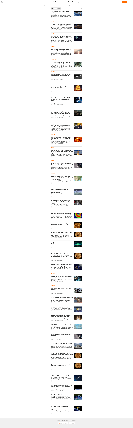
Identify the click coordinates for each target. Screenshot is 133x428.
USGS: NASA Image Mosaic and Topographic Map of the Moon (61, 325)
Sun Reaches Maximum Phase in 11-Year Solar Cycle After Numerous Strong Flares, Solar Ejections (61, 138)
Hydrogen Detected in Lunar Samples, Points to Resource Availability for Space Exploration (61, 265)
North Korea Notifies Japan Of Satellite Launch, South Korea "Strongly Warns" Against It (60, 408)
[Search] (118, 2)
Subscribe (124, 1)
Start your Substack (63, 423)
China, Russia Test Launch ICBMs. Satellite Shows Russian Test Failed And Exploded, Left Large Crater (62, 152)
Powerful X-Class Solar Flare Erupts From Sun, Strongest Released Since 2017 (61, 223)
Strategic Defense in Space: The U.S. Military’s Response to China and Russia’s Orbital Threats (62, 99)
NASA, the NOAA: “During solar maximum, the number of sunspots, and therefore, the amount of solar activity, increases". (61, 142)
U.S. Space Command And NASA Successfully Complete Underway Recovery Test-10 (61, 344)
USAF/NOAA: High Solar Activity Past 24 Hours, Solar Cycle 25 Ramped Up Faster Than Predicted (62, 355)
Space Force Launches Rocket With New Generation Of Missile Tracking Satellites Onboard (60, 202)
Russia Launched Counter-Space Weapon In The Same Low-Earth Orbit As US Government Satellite (62, 165)
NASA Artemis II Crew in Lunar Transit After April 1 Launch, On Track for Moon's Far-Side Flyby (61, 38)
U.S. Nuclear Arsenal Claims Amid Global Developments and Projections (60, 63)
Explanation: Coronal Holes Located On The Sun (61, 233)
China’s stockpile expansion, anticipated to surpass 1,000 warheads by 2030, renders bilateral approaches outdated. (61, 54)
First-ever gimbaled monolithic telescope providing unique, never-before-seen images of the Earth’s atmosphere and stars (61, 319)
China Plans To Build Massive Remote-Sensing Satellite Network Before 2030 (60, 395)
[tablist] (56, 8)
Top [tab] (55, 8)
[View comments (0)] (58, 19)
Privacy (67, 420)
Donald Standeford (58, 29)
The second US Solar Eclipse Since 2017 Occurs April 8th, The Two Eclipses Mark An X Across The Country (62, 178)
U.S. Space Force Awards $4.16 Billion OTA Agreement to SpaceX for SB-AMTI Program (61, 25)
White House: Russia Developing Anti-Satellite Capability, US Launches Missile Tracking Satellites (60, 191)
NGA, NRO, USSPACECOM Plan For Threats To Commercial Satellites (61, 277)
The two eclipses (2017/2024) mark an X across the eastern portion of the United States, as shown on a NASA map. (61, 181)
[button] (31, 5)
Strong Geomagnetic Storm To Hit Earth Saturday (60, 242)
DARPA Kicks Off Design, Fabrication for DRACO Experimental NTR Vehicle (60, 376)
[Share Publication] (120, 2)
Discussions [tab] (59, 8)
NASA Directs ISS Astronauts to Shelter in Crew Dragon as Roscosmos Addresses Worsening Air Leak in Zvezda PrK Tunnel (61, 13)
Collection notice (74, 420)
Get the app (72, 423)
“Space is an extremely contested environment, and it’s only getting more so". (61, 280)
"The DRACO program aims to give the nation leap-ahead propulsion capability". (61, 379)
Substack (61, 425)
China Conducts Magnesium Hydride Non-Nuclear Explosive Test (61, 86)
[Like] (51, 44)
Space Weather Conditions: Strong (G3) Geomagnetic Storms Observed (60, 364)
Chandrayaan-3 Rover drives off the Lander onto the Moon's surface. (61, 291)
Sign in (129, 1)
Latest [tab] (52, 8)
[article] (66, 15)
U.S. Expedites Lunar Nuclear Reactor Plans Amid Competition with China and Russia (61, 75)
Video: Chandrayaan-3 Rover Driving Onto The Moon (61, 289)
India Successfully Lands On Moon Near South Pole (62, 298)
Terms (70, 420)
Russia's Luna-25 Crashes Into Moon (59, 307)
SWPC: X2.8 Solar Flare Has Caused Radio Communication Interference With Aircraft (61, 214)
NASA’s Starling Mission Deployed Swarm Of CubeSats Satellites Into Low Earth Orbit (61, 386)
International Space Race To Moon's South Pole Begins (61, 335)
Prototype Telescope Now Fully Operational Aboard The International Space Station (61, 316)
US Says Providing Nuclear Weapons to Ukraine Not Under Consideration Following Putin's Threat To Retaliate (61, 125)
